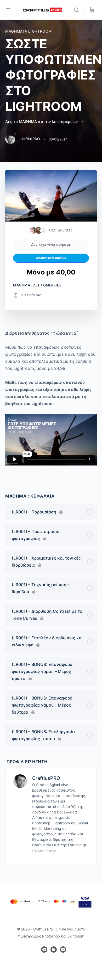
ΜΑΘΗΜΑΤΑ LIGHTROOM (28, 31)
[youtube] (63, 949)
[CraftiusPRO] (20, 780)
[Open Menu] (8, 9)
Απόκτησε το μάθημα (51, 258)
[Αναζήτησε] (77, 10)
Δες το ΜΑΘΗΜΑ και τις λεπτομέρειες (42, 121)
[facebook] (44, 949)
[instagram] (53, 949)
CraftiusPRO (46, 778)
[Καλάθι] (92, 10)
